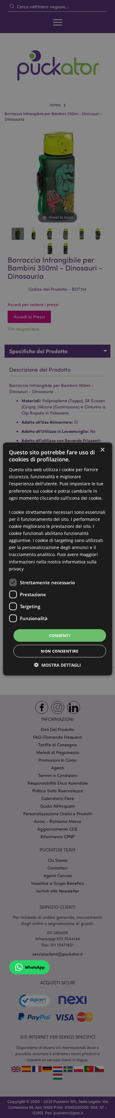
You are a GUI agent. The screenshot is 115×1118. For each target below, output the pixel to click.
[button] (57, 665)
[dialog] (57, 559)
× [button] (102, 449)
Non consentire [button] (60, 651)
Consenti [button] (59, 635)
